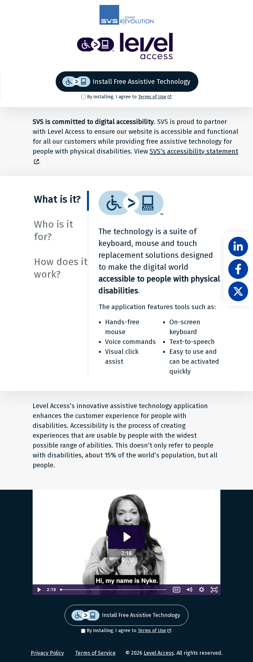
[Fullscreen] (214, 589)
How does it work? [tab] (61, 268)
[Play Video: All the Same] (126, 537)
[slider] (114, 589)
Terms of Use (152, 97)
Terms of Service (95, 653)
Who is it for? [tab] (53, 230)
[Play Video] (39, 589)
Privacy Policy (47, 653)
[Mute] (189, 589)
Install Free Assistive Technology (141, 82)
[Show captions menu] (176, 589)
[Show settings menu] (201, 589)
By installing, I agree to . (129, 97)
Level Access (159, 653)
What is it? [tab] (57, 199)
